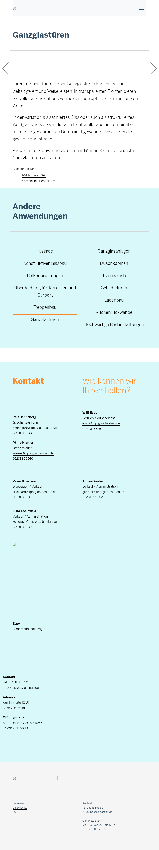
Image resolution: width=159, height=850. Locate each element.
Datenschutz (20, 807)
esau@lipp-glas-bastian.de (101, 423)
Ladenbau (114, 300)
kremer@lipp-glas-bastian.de (33, 453)
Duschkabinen (114, 263)
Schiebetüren (114, 288)
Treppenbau (45, 307)
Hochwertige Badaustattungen (114, 324)
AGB (15, 812)
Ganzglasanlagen (114, 251)
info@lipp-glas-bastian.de (21, 688)
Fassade (45, 251)
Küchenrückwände (114, 312)
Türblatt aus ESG (34, 175)
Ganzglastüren (45, 319)
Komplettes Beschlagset (39, 181)
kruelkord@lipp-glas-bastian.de (34, 492)
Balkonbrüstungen (45, 275)
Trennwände (114, 275)
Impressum (19, 803)
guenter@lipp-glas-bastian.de (103, 492)
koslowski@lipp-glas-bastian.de (35, 522)
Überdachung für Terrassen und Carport (45, 291)
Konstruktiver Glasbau (45, 263)
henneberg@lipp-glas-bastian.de (35, 428)
